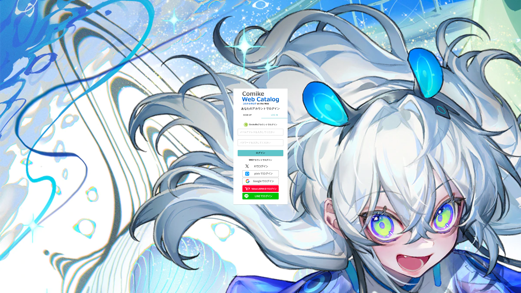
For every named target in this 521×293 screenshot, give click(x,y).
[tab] (247, 115)
